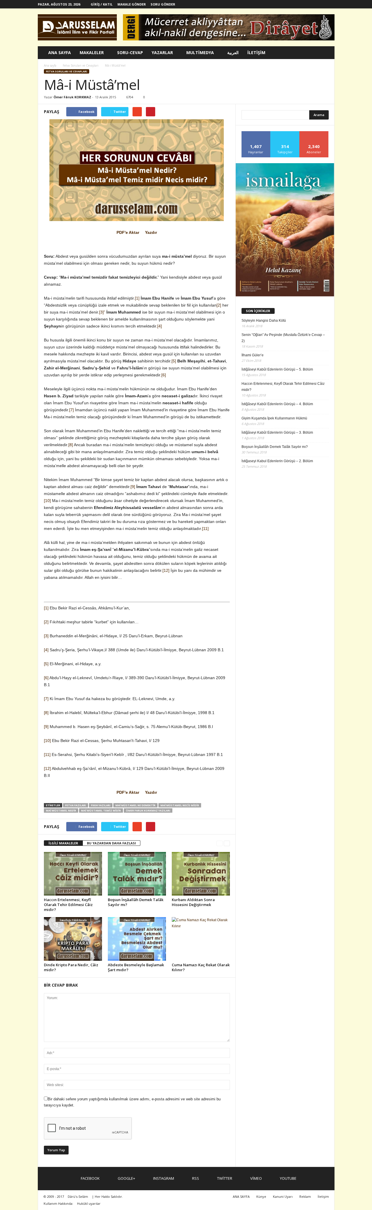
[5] (173, 361)
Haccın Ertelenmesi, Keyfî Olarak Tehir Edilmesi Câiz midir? (68, 904)
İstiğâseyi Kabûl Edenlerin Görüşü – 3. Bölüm (277, 432)
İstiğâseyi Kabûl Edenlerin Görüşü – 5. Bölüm (277, 369)
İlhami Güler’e (253, 355)
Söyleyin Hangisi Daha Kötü (264, 320)
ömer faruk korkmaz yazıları (148, 810)
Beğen (256, 133)
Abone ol (314, 133)
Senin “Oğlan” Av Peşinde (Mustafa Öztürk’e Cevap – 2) (283, 338)
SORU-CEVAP (130, 52)
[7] (71, 410)
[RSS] (303, 4)
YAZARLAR (162, 52)
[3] (46, 636)
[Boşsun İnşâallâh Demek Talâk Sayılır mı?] (137, 874)
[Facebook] (276, 4)
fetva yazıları (75, 805)
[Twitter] (312, 4)
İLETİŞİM (256, 52)
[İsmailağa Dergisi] (285, 229)
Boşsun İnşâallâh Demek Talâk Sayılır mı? (135, 902)
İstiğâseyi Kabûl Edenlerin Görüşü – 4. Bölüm (277, 404)
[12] (165, 570)
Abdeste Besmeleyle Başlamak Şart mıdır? (136, 967)
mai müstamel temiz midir (101, 810)
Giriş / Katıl (101, 4)
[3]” (102, 312)
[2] (219, 305)
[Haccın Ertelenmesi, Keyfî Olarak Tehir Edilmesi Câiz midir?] (73, 874)
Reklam (305, 1196)
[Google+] (285, 4)
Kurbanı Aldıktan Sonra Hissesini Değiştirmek (193, 902)
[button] (325, 52)
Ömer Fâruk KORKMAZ (72, 97)
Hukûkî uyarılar (89, 1203)
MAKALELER (92, 52)
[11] (205, 528)
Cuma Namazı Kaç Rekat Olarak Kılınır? (201, 967)
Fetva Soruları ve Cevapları (66, 71)
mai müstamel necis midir (179, 805)
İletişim (323, 1196)
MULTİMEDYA (200, 52)
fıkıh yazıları (100, 805)
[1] (137, 298)
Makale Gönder (131, 4)
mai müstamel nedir (61, 810)
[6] (163, 375)
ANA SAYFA (59, 52)
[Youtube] (330, 4)
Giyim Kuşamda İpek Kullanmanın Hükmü (274, 418)
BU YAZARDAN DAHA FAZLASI (111, 843)
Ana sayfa (50, 65)
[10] (47, 500)
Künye (261, 1196)
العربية (233, 52)
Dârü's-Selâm (78, 1196)
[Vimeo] (321, 4)
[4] (159, 326)
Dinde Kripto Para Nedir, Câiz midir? (71, 967)
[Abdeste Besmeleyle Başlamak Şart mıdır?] (137, 939)
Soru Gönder (163, 4)
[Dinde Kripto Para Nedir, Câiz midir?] (73, 939)
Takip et (285, 133)
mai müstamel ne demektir (135, 805)
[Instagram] (294, 4)
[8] (70, 444)
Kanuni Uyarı (283, 1196)
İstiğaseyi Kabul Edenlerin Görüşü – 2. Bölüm (277, 461)
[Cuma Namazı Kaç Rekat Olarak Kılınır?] (201, 939)
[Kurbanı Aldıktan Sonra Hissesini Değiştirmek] (201, 874)
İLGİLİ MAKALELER (63, 843)
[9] (132, 486)
